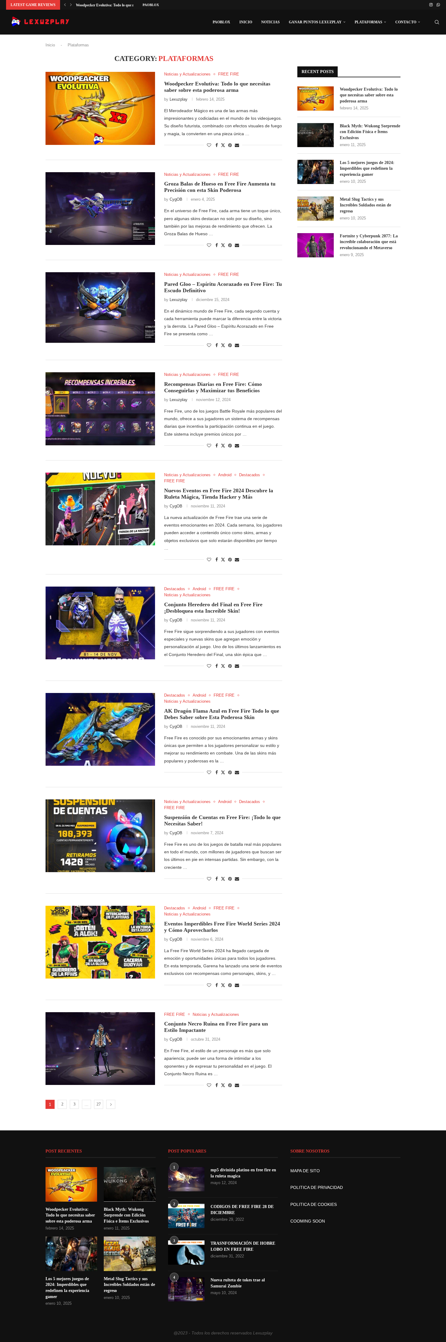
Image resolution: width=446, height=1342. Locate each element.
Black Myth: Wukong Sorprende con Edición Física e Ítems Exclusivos (370, 132)
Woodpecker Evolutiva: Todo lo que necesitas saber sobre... (121, 5)
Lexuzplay (179, 99)
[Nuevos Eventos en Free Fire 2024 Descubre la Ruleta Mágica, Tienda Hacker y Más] (100, 509)
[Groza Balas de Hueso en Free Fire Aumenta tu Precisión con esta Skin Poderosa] (100, 208)
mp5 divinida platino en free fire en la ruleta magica (243, 1173)
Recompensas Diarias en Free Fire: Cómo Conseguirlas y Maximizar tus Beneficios (213, 387)
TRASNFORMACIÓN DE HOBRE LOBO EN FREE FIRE (243, 1246)
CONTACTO (405, 22)
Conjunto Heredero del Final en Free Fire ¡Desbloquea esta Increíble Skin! (213, 607)
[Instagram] (431, 5)
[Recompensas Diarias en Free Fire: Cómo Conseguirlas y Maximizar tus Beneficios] (100, 408)
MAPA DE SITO (305, 1170)
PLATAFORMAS (368, 22)
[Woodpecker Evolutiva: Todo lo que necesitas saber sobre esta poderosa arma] (100, 108)
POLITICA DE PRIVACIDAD (316, 1187)
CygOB (176, 199)
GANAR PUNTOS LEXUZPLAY (315, 22)
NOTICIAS (270, 22)
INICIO (245, 22)
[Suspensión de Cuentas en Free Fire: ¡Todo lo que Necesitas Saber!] (100, 835)
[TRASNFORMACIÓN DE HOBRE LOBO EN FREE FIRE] (186, 1252)
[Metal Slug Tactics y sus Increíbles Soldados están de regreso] (315, 208)
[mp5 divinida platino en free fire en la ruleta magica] (186, 1179)
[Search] (437, 22)
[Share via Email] (237, 145)
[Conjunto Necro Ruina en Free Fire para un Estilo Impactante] (100, 1048)
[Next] (71, 5)
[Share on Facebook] (216, 145)
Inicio (50, 45)
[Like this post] (209, 145)
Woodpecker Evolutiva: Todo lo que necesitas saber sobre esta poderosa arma (217, 87)
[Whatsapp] (438, 5)
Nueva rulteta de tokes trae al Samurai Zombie (238, 1283)
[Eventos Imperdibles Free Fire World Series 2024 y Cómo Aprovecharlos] (100, 942)
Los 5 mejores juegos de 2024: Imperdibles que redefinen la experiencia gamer (367, 168)
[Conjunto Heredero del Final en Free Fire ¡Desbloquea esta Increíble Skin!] (100, 623)
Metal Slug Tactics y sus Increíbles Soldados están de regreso (365, 205)
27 (98, 1104)
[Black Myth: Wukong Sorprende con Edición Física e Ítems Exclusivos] (315, 135)
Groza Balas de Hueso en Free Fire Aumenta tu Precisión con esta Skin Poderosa (219, 187)
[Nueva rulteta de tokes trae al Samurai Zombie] (186, 1289)
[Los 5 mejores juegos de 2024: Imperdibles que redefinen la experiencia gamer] (315, 172)
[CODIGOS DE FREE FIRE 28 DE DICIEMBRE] (186, 1216)
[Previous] (65, 5)
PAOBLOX (151, 5)
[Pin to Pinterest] (230, 145)
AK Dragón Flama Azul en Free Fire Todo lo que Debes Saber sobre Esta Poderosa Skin (221, 714)
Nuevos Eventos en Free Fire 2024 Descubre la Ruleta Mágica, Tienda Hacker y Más (218, 493)
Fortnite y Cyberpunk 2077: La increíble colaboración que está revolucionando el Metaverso (369, 242)
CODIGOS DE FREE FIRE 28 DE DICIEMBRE (242, 1209)
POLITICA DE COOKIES (313, 1204)
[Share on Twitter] (223, 145)
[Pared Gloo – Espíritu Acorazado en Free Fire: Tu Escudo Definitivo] (100, 308)
